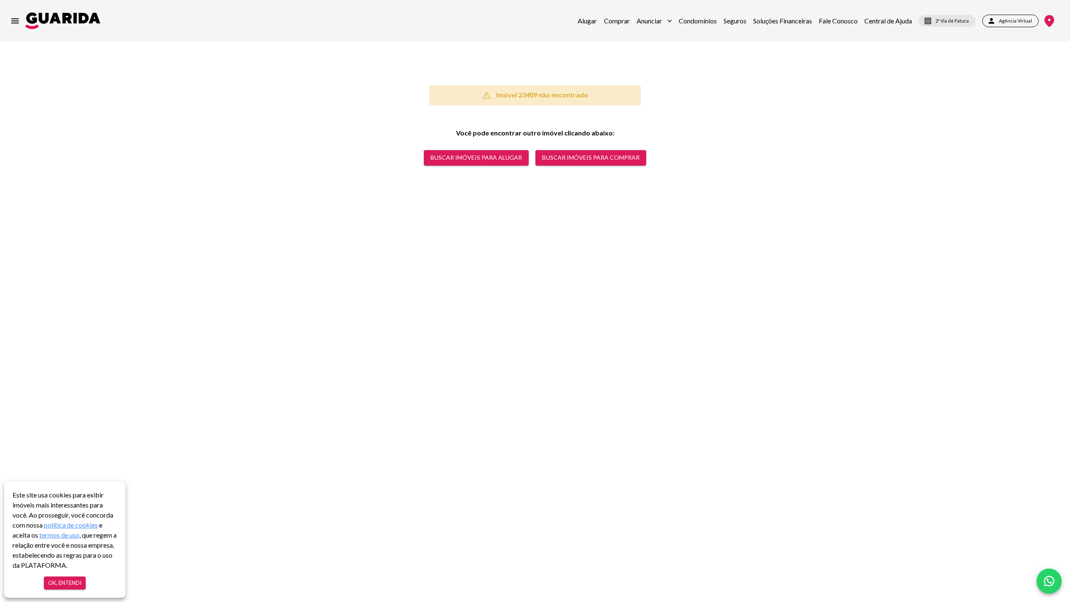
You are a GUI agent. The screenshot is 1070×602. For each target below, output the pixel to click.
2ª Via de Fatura (952, 20)
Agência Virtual (1015, 20)
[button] (654, 21)
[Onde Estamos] (1049, 21)
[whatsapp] (1049, 581)
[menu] (15, 21)
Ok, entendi (65, 582)
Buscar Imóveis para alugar (476, 157)
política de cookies (71, 525)
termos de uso (59, 535)
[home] (62, 21)
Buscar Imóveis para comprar (590, 157)
